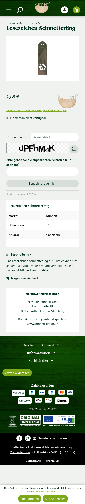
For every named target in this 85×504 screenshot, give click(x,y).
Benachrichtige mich (42, 183)
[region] (42, 63)
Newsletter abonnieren (53, 438)
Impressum (52, 460)
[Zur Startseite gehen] (42, 7)
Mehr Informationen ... (46, 491)
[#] (19, 438)
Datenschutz (33, 460)
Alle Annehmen (55, 499)
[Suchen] (20, 10)
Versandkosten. (20, 452)
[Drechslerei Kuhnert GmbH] (68, 96)
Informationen (39, 353)
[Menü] (8, 10)
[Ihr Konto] (65, 10)
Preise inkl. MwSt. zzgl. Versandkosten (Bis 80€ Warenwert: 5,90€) (36, 110)
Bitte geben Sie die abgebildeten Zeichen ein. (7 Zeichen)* (38, 162)
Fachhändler (39, 360)
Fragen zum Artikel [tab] (24, 278)
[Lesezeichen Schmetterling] (42, 58)
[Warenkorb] (76, 10)
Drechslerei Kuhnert (39, 345)
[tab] (42, 262)
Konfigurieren (29, 499)
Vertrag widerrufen (17, 373)
